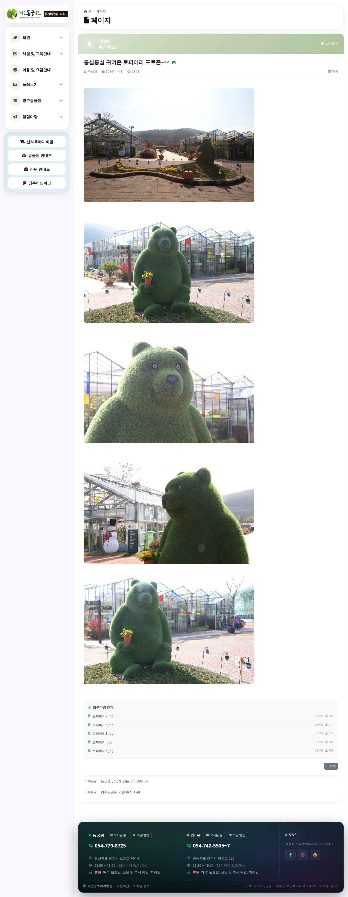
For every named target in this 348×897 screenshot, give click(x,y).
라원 (26, 37)
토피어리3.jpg (102, 733)
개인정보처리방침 (99, 886)
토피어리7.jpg (102, 716)
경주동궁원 (31, 100)
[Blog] (315, 855)
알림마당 (30, 116)
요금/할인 (142, 835)
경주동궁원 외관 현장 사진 (120, 792)
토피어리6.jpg (102, 750)
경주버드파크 (39, 183)
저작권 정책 (141, 886)
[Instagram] (303, 855)
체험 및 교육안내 (36, 53)
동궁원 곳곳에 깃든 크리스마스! (124, 781)
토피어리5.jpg (102, 725)
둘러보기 (30, 84)
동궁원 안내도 (40, 155)
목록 (334, 71)
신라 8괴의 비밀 (40, 141)
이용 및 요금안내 (36, 69)
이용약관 (123, 886)
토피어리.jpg (102, 742)
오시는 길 (120, 835)
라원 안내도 (40, 169)
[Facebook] (290, 855)
